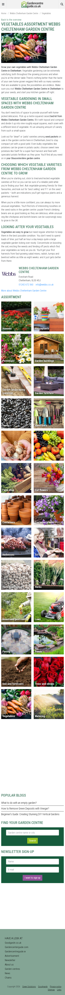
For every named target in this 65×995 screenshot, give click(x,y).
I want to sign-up (32, 877)
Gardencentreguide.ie (15, 951)
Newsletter (10, 960)
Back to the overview (11, 19)
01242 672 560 (26, 284)
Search (32, 840)
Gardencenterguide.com (16, 947)
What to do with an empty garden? (19, 802)
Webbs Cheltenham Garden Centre (24, 13)
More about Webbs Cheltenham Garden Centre (23, 290)
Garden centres (12, 969)
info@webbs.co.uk (45, 284)
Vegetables (46, 13)
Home (3, 13)
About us (9, 964)
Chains (8, 977)
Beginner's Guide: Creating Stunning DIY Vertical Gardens (30, 814)
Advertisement (12, 955)
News (7, 973)
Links (59, 990)
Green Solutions (29, 986)
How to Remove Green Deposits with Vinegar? (25, 808)
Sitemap (51, 990)
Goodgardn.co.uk (13, 942)
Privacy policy (55, 986)
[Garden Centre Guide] (32, 4)
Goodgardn (43, 986)
